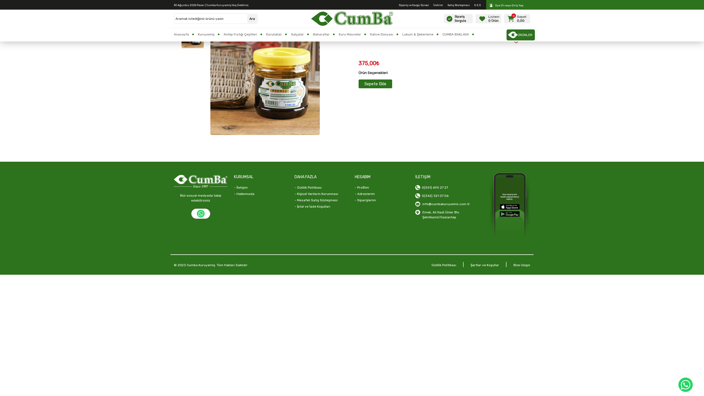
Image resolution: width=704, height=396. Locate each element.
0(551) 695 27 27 (434, 187)
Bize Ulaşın (521, 265)
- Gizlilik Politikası (308, 187)
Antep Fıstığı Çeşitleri (240, 34)
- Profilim (362, 187)
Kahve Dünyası (381, 34)
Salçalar (297, 34)
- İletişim (241, 187)
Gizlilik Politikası (443, 265)
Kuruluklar (274, 34)
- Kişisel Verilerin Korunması (316, 194)
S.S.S (477, 5)
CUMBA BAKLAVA (455, 34)
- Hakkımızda (244, 194)
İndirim (438, 5)
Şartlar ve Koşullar (485, 265)
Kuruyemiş (206, 34)
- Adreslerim (365, 194)
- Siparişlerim (365, 200)
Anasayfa (181, 34)
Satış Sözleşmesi (458, 5)
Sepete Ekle (375, 83)
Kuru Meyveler (350, 34)
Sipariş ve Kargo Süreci (414, 5)
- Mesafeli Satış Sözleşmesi (316, 200)
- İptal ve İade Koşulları (312, 206)
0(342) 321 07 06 (434, 196)
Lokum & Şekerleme (417, 34)
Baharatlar (321, 34)
